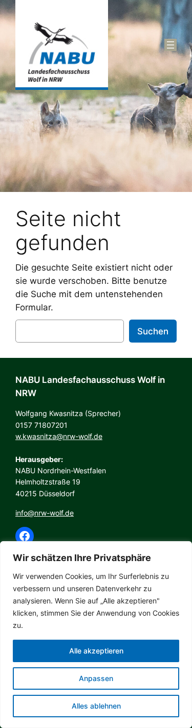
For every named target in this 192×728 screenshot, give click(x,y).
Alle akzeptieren (96, 650)
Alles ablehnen (96, 705)
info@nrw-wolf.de (44, 512)
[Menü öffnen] (170, 45)
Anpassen (96, 678)
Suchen (152, 331)
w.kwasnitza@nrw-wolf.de (58, 436)
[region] (96, 634)
